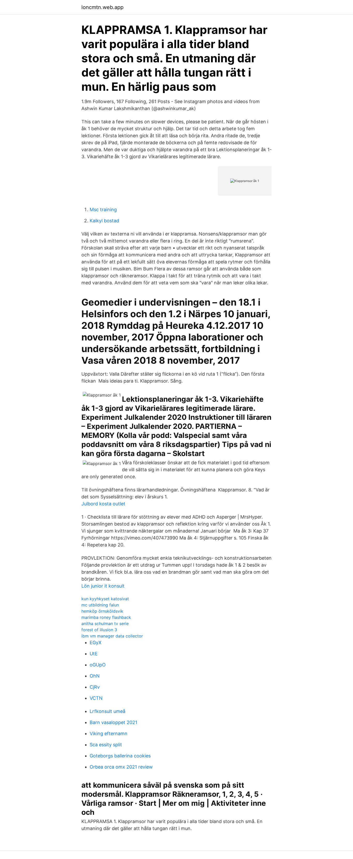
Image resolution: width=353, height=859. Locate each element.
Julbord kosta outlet (103, 503)
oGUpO (98, 664)
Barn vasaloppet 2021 (113, 722)
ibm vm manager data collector (112, 635)
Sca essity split (106, 744)
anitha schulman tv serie (105, 623)
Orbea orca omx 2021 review (121, 767)
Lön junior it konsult (103, 586)
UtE (94, 653)
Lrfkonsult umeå (107, 711)
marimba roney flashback (106, 617)
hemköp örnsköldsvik (102, 611)
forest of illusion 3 (99, 629)
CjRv (95, 687)
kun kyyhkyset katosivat (105, 598)
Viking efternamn (108, 733)
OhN (95, 676)
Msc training (103, 209)
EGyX (96, 642)
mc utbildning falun (100, 604)
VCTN (96, 698)
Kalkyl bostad (104, 220)
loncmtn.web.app (102, 7)
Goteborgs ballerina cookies (120, 755)
